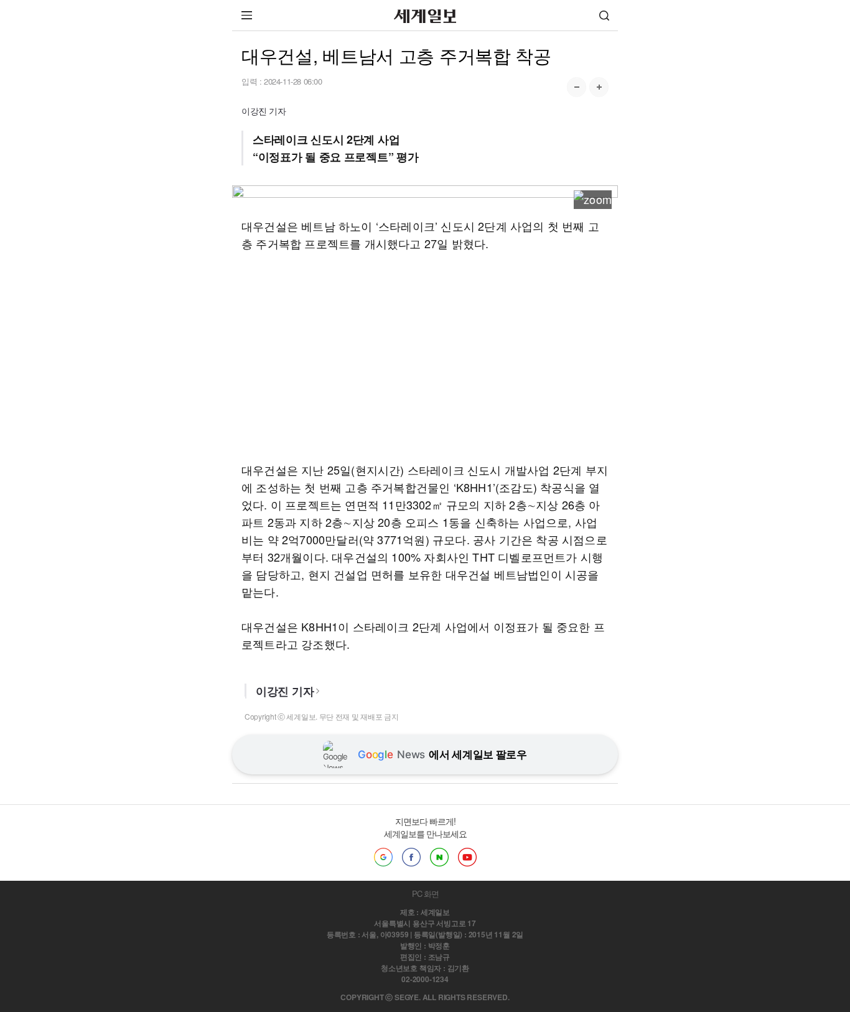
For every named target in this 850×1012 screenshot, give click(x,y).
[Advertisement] (425, 356)
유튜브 (467, 857)
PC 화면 (425, 893)
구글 (383, 857)
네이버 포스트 (439, 857)
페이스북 (411, 857)
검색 (604, 15)
